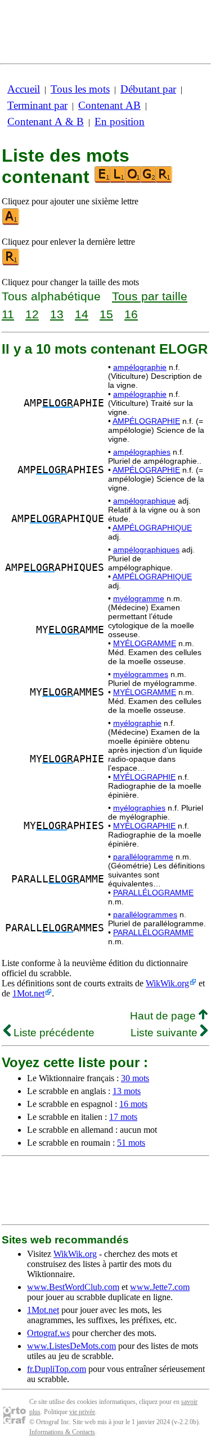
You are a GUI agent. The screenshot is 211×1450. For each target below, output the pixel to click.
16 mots (133, 1104)
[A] (11, 222)
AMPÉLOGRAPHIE (146, 421)
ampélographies (141, 451)
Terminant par (37, 105)
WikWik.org (167, 983)
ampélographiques (146, 549)
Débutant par (148, 89)
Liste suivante (165, 1033)
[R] (11, 263)
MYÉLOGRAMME (144, 643)
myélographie (137, 723)
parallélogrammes (145, 914)
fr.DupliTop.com (56, 1369)
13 (57, 314)
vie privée (82, 1412)
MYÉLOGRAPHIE (144, 776)
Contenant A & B (45, 121)
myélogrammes (140, 674)
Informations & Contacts (62, 1432)
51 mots (131, 1142)
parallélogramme (143, 856)
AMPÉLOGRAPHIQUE (152, 527)
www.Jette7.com (160, 1287)
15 (106, 314)
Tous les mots (80, 89)
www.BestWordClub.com (73, 1287)
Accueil (23, 89)
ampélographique (144, 500)
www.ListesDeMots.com (71, 1346)
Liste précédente (53, 1033)
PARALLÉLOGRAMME (153, 892)
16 (131, 314)
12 (32, 314)
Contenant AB (109, 105)
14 (81, 314)
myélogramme (138, 598)
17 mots (123, 1117)
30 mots (135, 1078)
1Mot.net (28, 993)
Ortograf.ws (48, 1333)
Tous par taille (149, 296)
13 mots (127, 1091)
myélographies (139, 807)
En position (120, 121)
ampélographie (140, 367)
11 (8, 314)
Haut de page (164, 1016)
